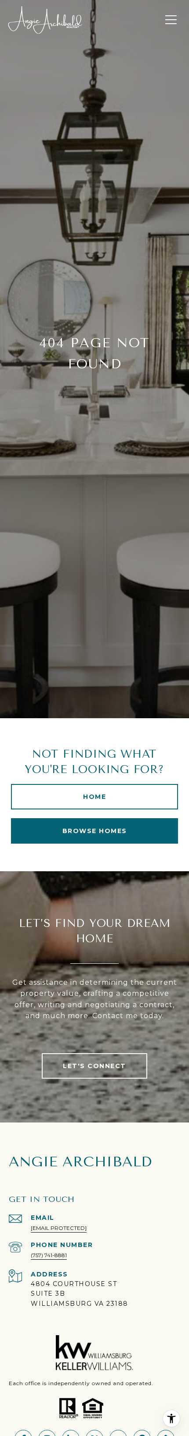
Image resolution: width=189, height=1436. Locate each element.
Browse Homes (94, 831)
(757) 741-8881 (49, 1255)
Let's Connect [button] (94, 1066)
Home (94, 797)
